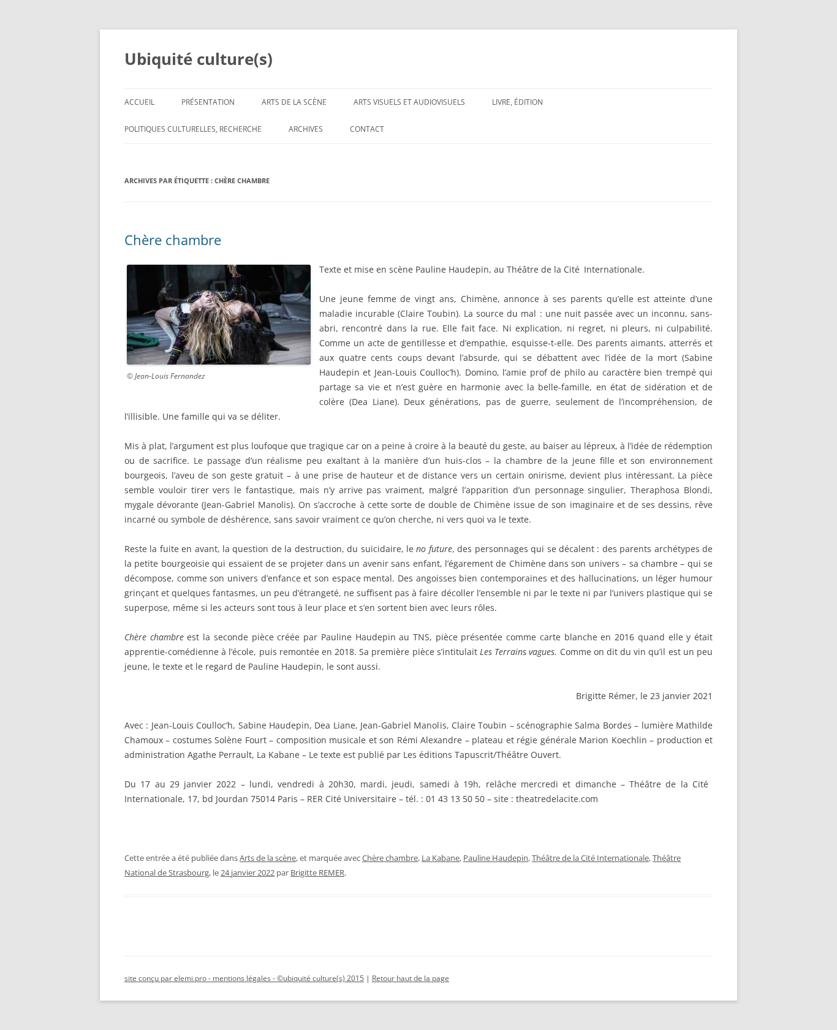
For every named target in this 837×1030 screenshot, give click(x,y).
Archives (306, 129)
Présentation (208, 102)
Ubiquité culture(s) (198, 59)
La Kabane (441, 857)
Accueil (139, 102)
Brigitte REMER (317, 872)
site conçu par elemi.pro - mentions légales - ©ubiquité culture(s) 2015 (244, 978)
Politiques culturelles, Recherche (193, 129)
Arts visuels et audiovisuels (409, 102)
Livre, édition (517, 102)
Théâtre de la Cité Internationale (590, 857)
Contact (367, 129)
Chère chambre (172, 239)
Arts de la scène (294, 102)
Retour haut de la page (410, 978)
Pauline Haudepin (495, 857)
